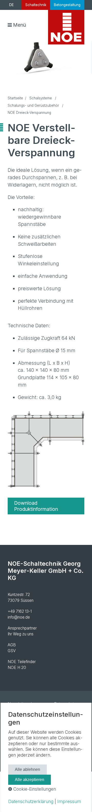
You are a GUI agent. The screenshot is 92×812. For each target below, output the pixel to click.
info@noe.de (19, 617)
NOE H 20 (17, 667)
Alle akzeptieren (29, 779)
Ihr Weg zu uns (20, 634)
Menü (19, 25)
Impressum (69, 801)
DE (11, 5)
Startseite (15, 98)
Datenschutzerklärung (30, 801)
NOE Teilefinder (22, 661)
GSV (12, 650)
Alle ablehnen (27, 769)
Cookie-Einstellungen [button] (34, 789)
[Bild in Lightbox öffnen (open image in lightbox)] (46, 449)
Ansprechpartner (22, 628)
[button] (46, 506)
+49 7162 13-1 (20, 611)
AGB (12, 644)
